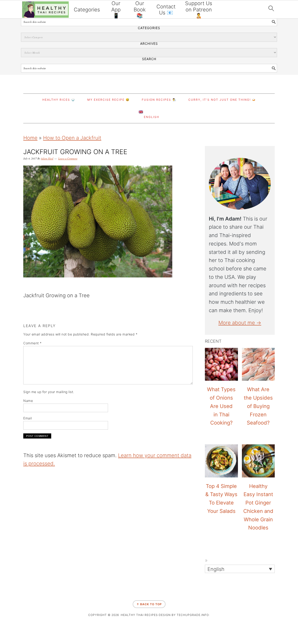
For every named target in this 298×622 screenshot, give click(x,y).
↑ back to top (149, 604)
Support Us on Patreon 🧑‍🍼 (198, 9)
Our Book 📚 (140, 9)
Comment (32, 343)
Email (27, 418)
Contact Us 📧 (166, 9)
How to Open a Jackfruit (72, 138)
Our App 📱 (116, 9)
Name (28, 401)
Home (30, 138)
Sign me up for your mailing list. (48, 392)
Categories (87, 10)
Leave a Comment (67, 158)
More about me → (239, 323)
